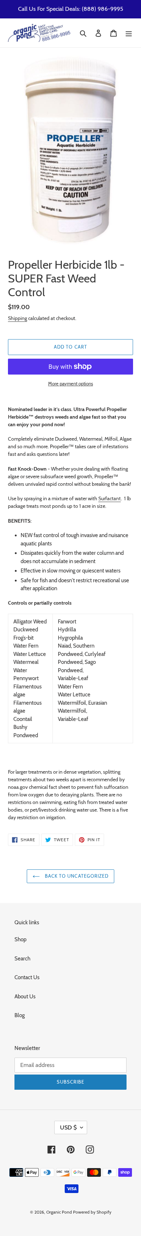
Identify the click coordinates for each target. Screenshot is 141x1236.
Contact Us (26, 977)
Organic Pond (59, 1212)
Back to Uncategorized (75, 876)
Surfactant (109, 498)
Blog (19, 1015)
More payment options (70, 383)
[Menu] (128, 33)
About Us (24, 996)
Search (22, 958)
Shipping (17, 318)
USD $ (68, 1127)
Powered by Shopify (92, 1212)
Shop (20, 939)
